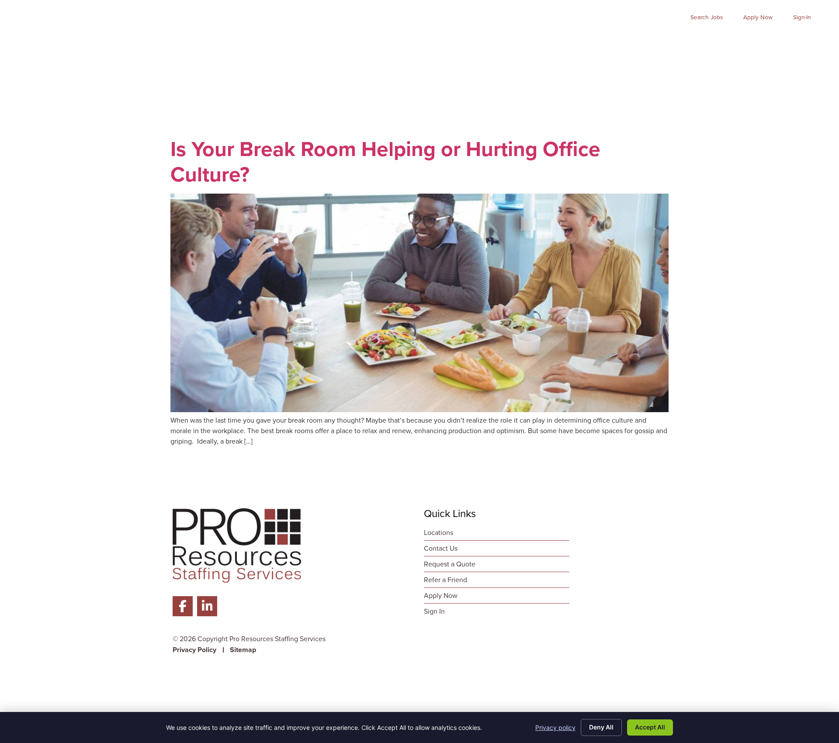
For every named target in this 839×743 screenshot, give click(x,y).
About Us (651, 39)
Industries (591, 39)
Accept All (650, 727)
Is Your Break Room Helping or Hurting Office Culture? (385, 161)
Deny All (601, 727)
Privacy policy (555, 727)
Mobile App (714, 39)
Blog (758, 39)
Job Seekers (462, 39)
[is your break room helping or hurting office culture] (419, 410)
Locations (800, 39)
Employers (529, 39)
